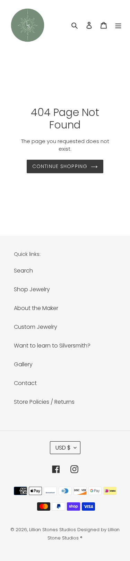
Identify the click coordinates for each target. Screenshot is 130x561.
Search (23, 271)
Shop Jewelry (32, 289)
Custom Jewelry (35, 327)
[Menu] (118, 25)
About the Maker (36, 308)
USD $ (62, 448)
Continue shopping (59, 166)
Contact (25, 383)
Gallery (23, 364)
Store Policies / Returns (44, 402)
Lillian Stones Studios (52, 529)
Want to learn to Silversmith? (52, 346)
